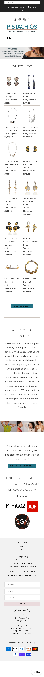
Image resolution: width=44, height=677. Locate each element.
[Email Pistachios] (28, 19)
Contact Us (22, 553)
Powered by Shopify (28, 643)
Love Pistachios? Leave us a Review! (22, 567)
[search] (22, 2)
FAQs (22, 550)
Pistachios (17, 643)
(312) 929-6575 (13, 7)
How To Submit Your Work (22, 563)
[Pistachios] (22, 28)
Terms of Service (22, 560)
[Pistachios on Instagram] (24, 19)
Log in (22, 7)
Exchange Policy (22, 557)
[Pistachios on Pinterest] (19, 19)
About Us (22, 546)
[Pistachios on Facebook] (15, 19)
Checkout (22, 10)
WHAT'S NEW (22, 66)
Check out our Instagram (22, 466)
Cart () (33, 7)
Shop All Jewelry (22, 306)
